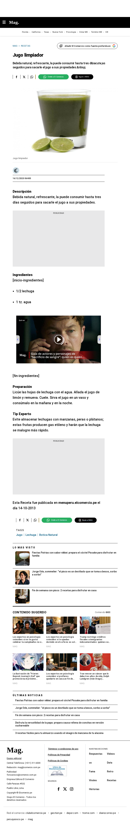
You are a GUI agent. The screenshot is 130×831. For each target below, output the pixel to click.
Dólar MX (83, 32)
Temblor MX (96, 32)
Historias (94, 789)
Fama (92, 771)
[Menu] (6, 22)
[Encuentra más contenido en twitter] (24, 77)
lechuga (31, 534)
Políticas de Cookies (58, 761)
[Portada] (15, 755)
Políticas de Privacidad (59, 755)
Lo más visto (24, 547)
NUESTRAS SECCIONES (98, 749)
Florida (25, 32)
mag (30, 819)
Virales (93, 780)
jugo (19, 534)
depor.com (72, 813)
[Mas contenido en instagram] (71, 789)
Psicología (71, 32)
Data (109, 762)
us (90, 762)
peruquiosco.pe (15, 819)
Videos (111, 753)
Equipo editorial (14, 758)
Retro (110, 771)
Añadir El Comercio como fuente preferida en (88, 46)
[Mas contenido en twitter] (65, 789)
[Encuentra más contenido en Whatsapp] (32, 77)
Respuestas (95, 753)
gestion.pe (56, 813)
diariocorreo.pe (107, 813)
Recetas (111, 780)
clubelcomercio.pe (36, 813)
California (36, 32)
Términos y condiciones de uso (63, 749)
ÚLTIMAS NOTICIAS (28, 695)
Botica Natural (48, 534)
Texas (46, 32)
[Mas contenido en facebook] (58, 789)
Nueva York (57, 32)
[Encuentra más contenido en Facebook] (16, 77)
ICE (106, 32)
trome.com (88, 813)
